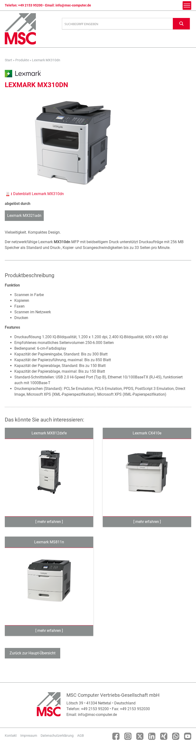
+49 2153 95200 (30, 5)
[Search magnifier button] (181, 23)
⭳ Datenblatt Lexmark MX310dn (37, 193)
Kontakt (11, 735)
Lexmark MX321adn (24, 215)
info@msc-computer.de (73, 5)
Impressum (28, 735)
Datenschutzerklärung (57, 735)
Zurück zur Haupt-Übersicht (32, 653)
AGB (80, 735)
